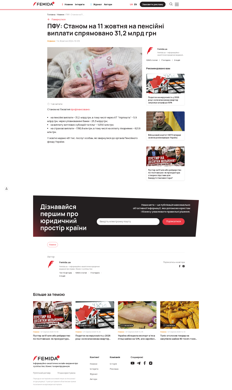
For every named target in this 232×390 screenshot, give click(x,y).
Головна (51, 14)
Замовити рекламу (152, 4)
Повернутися (58, 19)
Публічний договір (42, 373)
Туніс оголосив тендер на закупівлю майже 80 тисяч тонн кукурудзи (178, 337)
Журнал (97, 4)
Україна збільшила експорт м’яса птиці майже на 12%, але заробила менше (137, 337)
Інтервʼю (80, 4)
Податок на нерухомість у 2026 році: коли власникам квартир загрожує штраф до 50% (93, 337)
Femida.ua (65, 262)
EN (135, 4)
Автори (108, 4)
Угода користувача (66, 373)
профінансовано (80, 109)
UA (131, 4)
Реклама (114, 369)
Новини (69, 4)
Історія (113, 363)
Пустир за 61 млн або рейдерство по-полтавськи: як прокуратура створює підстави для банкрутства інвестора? (51, 337)
